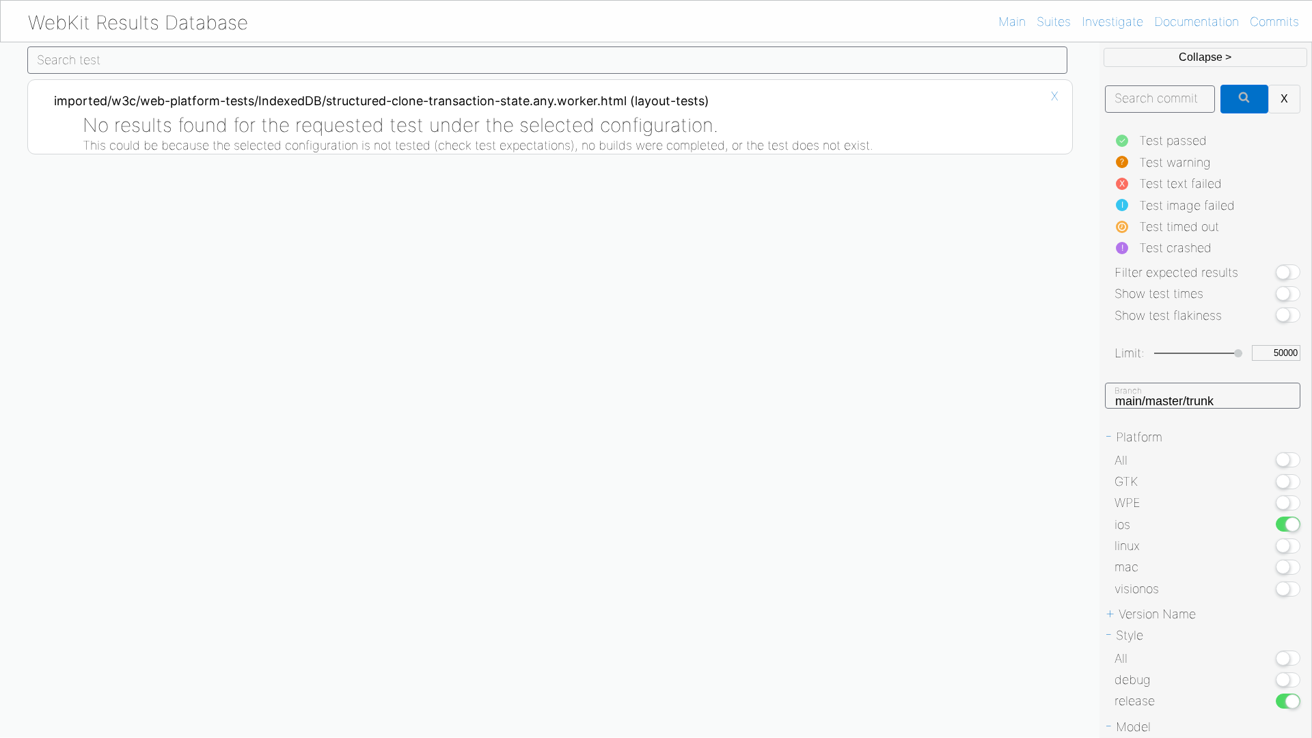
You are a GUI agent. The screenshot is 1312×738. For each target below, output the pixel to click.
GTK (1126, 481)
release (1135, 701)
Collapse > (1205, 57)
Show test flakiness (1168, 315)
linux (1127, 545)
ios (1122, 524)
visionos (1137, 589)
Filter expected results (1176, 272)
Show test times (1159, 293)
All (1121, 460)
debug (1133, 679)
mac (1126, 567)
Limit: (1130, 353)
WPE (1127, 502)
